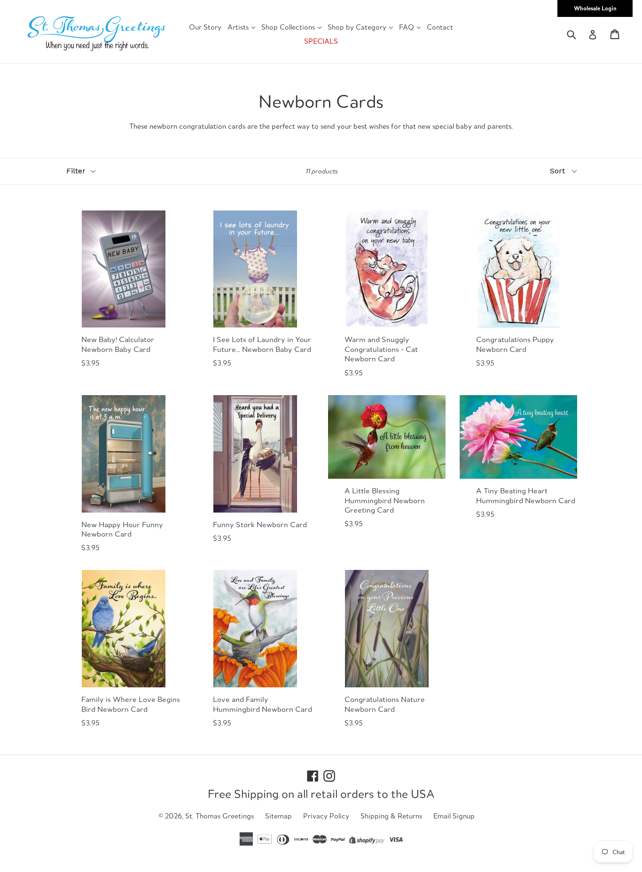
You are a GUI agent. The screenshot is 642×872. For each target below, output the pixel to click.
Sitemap (278, 815)
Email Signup (454, 815)
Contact (440, 27)
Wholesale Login (595, 8)
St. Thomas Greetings (219, 815)
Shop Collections (289, 27)
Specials (321, 41)
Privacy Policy (326, 815)
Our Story (205, 27)
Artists (239, 27)
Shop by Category (358, 27)
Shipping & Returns (391, 815)
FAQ (407, 27)
